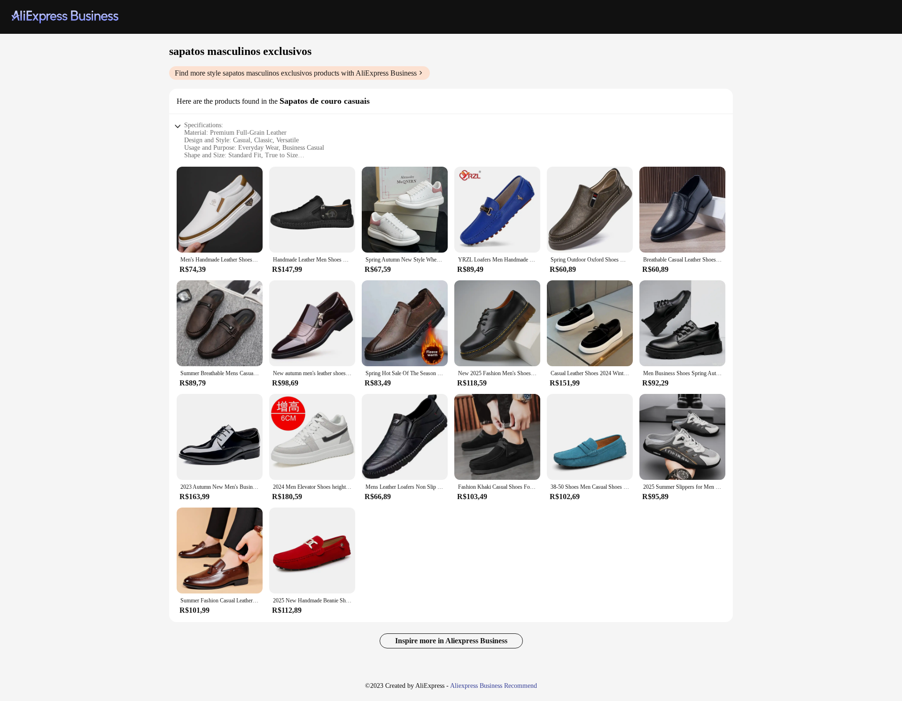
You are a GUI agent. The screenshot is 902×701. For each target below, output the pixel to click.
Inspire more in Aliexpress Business (451, 641)
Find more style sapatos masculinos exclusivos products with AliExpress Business (296, 73)
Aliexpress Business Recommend (493, 685)
